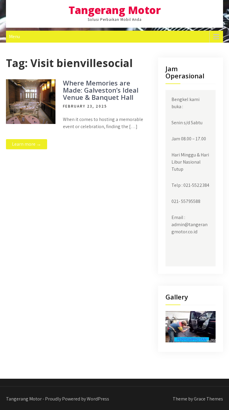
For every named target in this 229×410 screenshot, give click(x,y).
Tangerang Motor (115, 10)
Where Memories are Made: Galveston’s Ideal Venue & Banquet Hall (100, 90)
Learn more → (26, 144)
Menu (14, 36)
